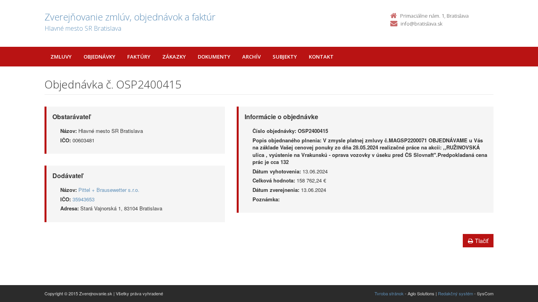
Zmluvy (61, 56)
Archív (251, 56)
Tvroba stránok (389, 293)
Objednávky (99, 56)
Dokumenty (214, 56)
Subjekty (285, 56)
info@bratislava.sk (421, 23)
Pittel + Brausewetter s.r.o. (108, 189)
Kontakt (321, 56)
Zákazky (174, 56)
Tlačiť (481, 241)
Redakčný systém (455, 293)
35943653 (83, 199)
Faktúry (138, 56)
